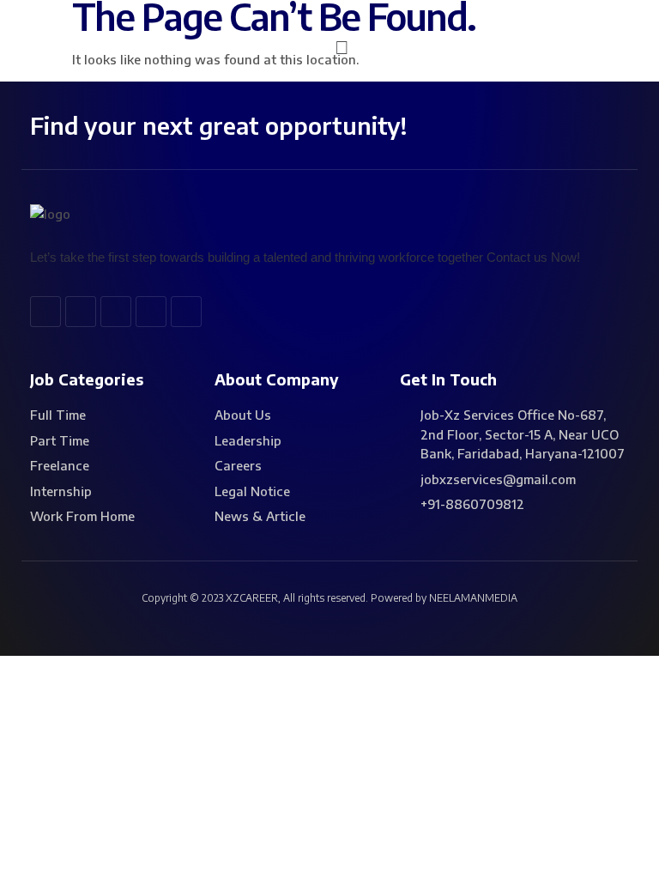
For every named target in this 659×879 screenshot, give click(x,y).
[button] (342, 46)
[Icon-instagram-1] (186, 311)
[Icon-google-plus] (151, 311)
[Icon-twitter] (80, 311)
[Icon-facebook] (45, 311)
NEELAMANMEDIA (473, 597)
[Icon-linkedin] (115, 311)
